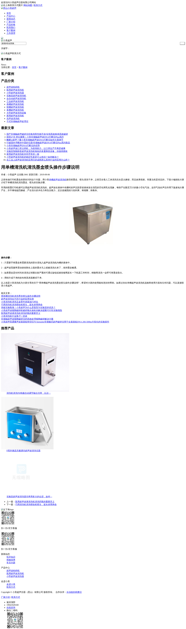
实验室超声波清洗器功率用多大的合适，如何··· (29, 496)
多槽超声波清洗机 (15, 110)
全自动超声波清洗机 (16, 98)
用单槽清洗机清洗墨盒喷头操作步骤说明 (20, 296)
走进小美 (11, 584)
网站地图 (27, 5)
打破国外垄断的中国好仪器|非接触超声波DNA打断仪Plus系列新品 (38, 143)
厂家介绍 (11, 22)
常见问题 (11, 563)
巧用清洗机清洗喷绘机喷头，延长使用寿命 (21, 304)
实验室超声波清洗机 (16, 95)
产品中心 (11, 16)
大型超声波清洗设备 (16, 113)
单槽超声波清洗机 (15, 104)
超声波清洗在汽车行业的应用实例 (17, 299)
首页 (9, 13)
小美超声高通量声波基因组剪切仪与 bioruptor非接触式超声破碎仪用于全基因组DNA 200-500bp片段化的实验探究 (55, 322)
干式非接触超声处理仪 (17, 121)
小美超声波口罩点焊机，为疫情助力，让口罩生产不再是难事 (36, 148)
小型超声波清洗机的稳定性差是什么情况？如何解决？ (33, 157)
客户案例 (11, 30)
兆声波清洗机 (13, 118)
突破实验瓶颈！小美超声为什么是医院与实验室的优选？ (28, 307)
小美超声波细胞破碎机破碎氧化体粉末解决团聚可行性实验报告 (31, 310)
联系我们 (11, 27)
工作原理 (11, 33)
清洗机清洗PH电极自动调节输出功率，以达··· (29, 393)
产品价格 (11, 24)
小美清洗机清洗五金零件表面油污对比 (19, 302)
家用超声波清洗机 (15, 116)
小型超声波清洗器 (15, 93)
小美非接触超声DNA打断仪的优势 (23, 145)
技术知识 (11, 557)
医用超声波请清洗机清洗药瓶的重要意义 (20, 313)
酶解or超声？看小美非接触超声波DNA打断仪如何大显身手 (35, 140)
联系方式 (38, 5)
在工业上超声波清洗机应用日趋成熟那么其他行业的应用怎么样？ (38, 160)
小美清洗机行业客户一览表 (14, 316)
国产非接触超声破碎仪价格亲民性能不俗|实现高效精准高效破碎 (37, 134)
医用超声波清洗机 (15, 90)
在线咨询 (11, 607)
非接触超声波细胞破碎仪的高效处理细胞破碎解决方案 (27, 319)
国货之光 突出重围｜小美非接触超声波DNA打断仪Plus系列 (35, 137)
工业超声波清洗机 (15, 101)
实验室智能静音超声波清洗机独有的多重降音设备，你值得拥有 (37, 151)
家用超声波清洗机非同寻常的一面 (23, 154)
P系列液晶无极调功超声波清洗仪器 (23, 450)
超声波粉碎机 (13, 87)
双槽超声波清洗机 (15, 107)
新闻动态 (11, 19)
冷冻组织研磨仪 (74, 592)
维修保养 (11, 560)
